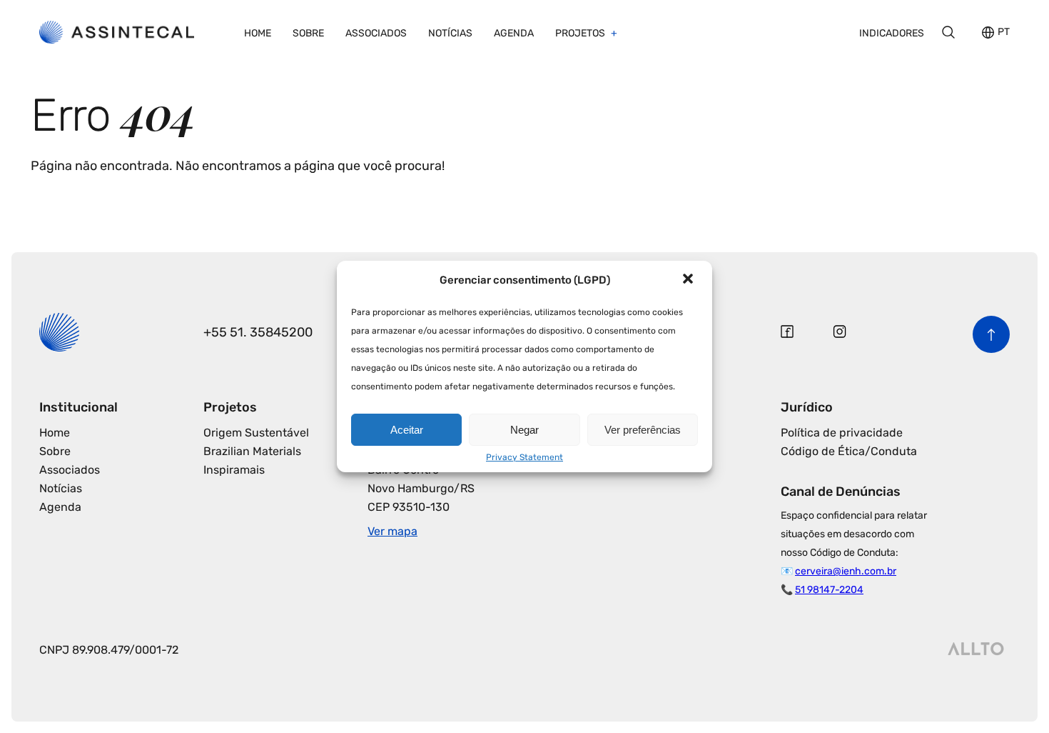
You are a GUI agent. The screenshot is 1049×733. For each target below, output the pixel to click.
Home (257, 33)
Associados (376, 33)
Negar (524, 430)
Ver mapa (392, 531)
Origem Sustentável (256, 432)
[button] (689, 280)
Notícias (450, 33)
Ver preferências (642, 430)
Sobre (308, 33)
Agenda (514, 33)
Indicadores (891, 33)
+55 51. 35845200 (258, 332)
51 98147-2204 (829, 590)
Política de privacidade (842, 432)
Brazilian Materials (252, 451)
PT (1004, 32)
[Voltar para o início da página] (991, 334)
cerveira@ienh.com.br (845, 571)
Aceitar (406, 430)
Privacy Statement (524, 457)
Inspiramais (234, 470)
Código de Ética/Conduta (849, 451)
